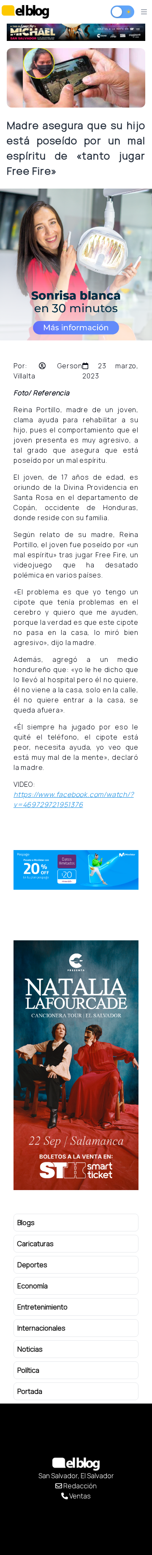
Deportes (32, 1264)
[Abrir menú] (144, 12)
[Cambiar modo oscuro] (122, 11)
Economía (32, 1285)
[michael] (76, 32)
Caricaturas (35, 1243)
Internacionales (41, 1328)
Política (28, 1370)
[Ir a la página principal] (25, 11)
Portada (29, 1391)
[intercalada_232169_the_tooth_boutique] (76, 264)
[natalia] (76, 1065)
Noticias (30, 1349)
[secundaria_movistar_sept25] (76, 870)
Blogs (26, 1222)
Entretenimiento (42, 1307)
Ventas (79, 1496)
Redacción (79, 1485)
